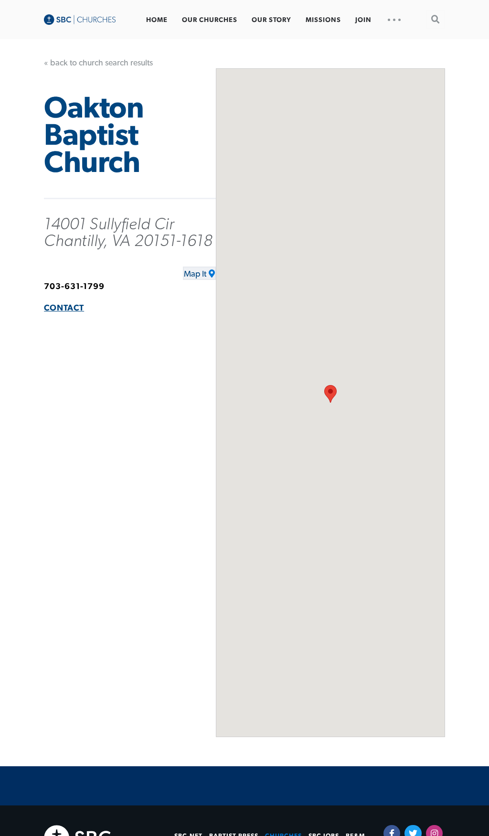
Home (157, 20)
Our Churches (209, 20)
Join (363, 20)
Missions (323, 20)
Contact (64, 308)
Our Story (271, 20)
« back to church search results (98, 63)
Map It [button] (195, 274)
